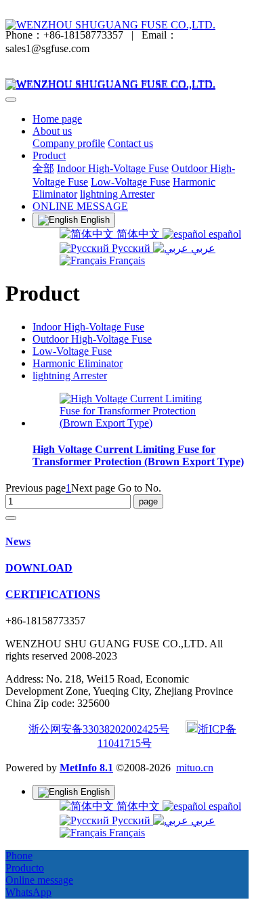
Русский (131, 248)
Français (125, 260)
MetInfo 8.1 (86, 767)
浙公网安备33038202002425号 (98, 729)
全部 (43, 168)
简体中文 (138, 234)
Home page (57, 119)
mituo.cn (194, 767)
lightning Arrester (70, 375)
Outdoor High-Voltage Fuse (92, 339)
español (223, 234)
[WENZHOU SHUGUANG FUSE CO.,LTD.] (127, 25)
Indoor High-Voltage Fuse (88, 326)
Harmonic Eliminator (78, 363)
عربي (201, 248)
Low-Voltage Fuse (72, 351)
